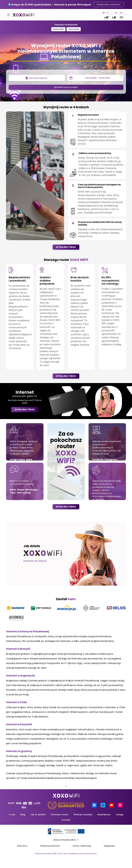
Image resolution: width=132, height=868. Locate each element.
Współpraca (104, 814)
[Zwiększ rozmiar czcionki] (107, 17)
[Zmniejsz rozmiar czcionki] (114, 17)
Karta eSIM (73, 29)
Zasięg (119, 814)
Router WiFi (58, 29)
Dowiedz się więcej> (35, 560)
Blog (22, 814)
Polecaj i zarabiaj (83, 814)
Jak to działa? (38, 814)
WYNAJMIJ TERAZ (66, 247)
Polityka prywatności (50, 845)
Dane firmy (22, 845)
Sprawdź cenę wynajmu (66, 87)
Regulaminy (109, 845)
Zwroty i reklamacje (82, 845)
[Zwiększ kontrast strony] (121, 17)
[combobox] (110, 12)
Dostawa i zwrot (59, 814)
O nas (12, 814)
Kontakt (66, 819)
